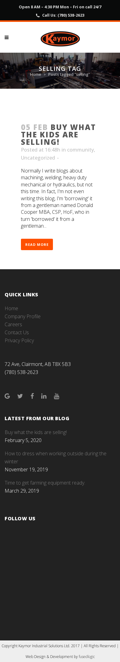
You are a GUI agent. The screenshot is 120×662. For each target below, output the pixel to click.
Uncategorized (38, 157)
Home (35, 74)
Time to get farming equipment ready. (45, 482)
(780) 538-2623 (71, 15)
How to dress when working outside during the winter (55, 457)
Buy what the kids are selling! (58, 134)
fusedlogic (87, 656)
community (80, 149)
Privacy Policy (19, 340)
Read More (37, 244)
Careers (13, 324)
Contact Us (17, 332)
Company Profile (23, 316)
